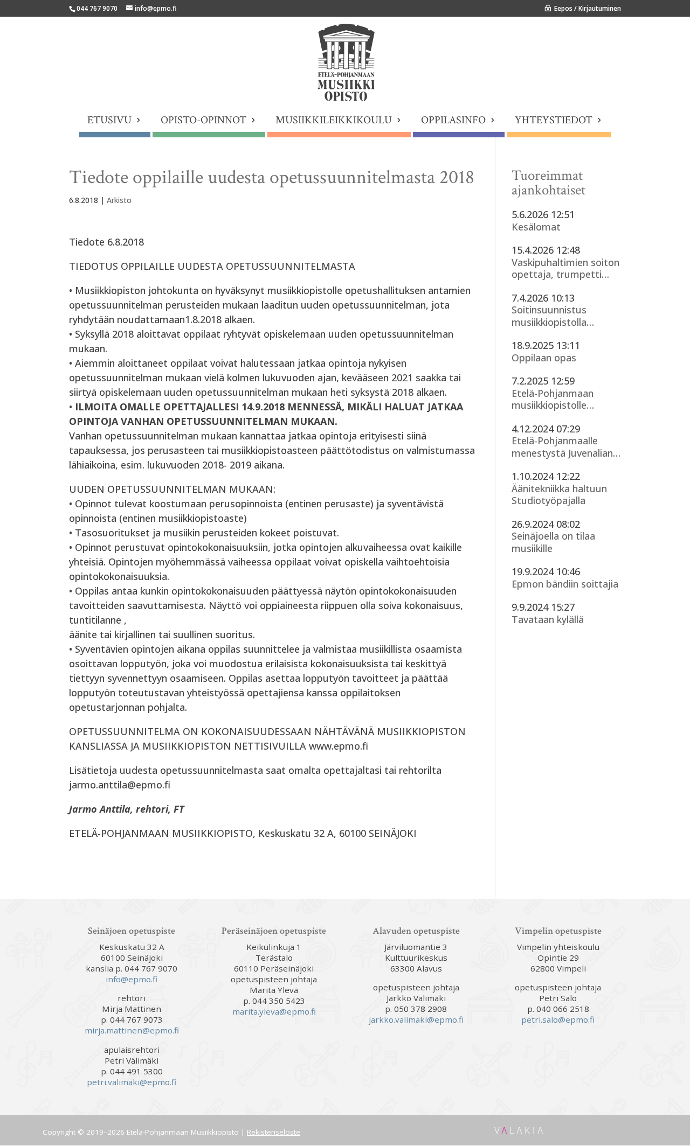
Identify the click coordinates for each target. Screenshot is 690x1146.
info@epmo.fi (131, 979)
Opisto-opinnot (203, 121)
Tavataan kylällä (548, 619)
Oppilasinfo (453, 121)
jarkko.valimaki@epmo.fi (416, 1019)
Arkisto (119, 200)
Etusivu (109, 121)
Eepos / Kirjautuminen (587, 8)
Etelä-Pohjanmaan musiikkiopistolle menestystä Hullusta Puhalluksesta (559, 399)
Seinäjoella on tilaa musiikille (553, 542)
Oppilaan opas (544, 358)
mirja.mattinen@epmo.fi (132, 1030)
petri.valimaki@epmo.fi (131, 1082)
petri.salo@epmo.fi (558, 1019)
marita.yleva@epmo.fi (274, 1011)
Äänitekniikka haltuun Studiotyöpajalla (559, 495)
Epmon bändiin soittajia (565, 584)
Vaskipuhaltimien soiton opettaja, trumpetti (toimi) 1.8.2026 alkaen (565, 268)
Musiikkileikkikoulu (333, 121)
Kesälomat (536, 227)
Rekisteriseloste (273, 1132)
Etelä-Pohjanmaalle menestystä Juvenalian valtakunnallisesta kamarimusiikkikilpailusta (565, 447)
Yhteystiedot (553, 121)
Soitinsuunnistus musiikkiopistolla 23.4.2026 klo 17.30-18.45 (555, 316)
